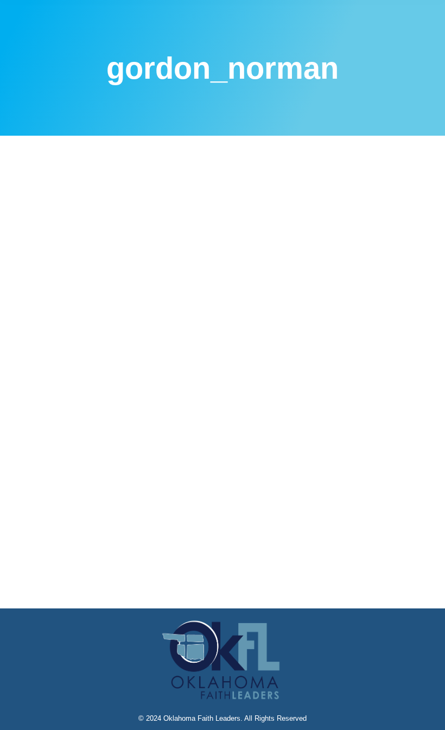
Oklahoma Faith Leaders (201, 718)
